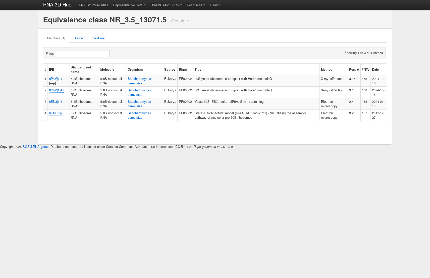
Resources (194, 4)
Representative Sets (128, 4)
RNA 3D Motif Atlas (165, 4)
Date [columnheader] (375, 69)
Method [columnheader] (326, 69)
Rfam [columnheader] (183, 69)
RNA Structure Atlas (93, 4)
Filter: (50, 53)
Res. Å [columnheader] (354, 69)
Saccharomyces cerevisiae (139, 80)
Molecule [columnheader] (107, 69)
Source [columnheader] (169, 69)
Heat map (99, 38)
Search (215, 4)
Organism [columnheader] (135, 69)
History (79, 38)
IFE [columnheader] (51, 69)
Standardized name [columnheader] (81, 69)
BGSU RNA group (36, 146)
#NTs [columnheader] (365, 69)
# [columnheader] (45, 69)
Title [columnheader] (198, 69)
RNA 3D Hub (57, 4)
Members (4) (56, 38)
